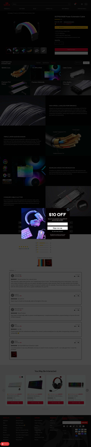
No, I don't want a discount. (57, 231)
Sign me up (57, 228)
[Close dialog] (68, 210)
